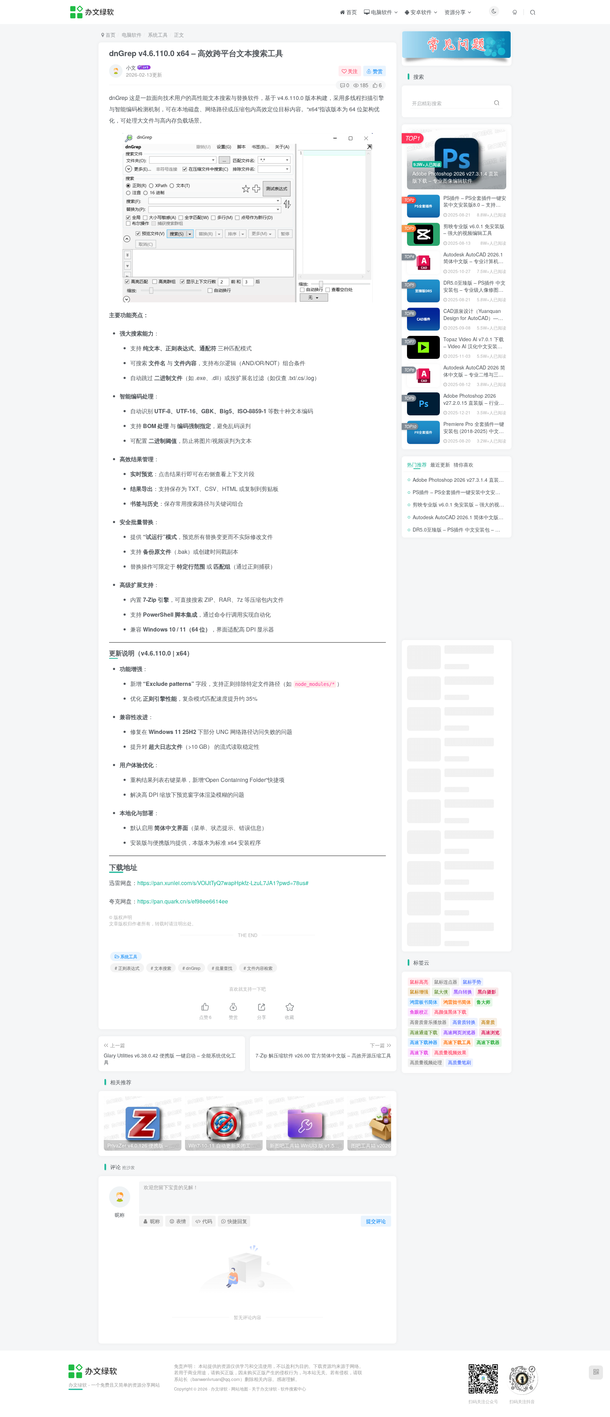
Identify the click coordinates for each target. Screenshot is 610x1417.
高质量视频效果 (450, 1052)
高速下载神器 (423, 1042)
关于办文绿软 (264, 1389)
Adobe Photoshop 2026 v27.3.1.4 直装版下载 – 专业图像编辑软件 (486, 479)
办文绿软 (219, 1389)
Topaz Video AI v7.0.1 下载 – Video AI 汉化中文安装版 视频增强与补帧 (473, 346)
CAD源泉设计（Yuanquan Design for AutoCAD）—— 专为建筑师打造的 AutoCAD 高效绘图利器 (474, 321)
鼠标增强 (419, 991)
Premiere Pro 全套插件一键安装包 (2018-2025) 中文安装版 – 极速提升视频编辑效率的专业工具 (473, 434)
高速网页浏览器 (459, 1032)
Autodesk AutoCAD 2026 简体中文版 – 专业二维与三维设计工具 (474, 374)
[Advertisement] (457, 589)
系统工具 (158, 34)
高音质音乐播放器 (428, 1022)
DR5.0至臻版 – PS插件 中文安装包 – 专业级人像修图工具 (474, 289)
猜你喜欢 (463, 464)
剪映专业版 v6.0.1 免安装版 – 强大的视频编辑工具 (473, 230)
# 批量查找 (222, 968)
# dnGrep (192, 968)
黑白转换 (463, 991)
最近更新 (440, 464)
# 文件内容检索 (258, 968)
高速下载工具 (457, 1042)
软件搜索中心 (293, 1389)
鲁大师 (483, 1001)
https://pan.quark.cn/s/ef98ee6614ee (182, 901)
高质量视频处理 (426, 1062)
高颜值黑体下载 (450, 1011)
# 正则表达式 (127, 968)
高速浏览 (490, 1032)
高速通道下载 (423, 1032)
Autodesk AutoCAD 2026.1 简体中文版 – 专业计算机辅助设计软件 (473, 261)
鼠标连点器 (445, 981)
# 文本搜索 (161, 968)
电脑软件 (381, 12)
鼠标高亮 (419, 981)
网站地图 (239, 1389)
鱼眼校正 (419, 1011)
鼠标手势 (472, 981)
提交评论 (376, 1221)
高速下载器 (488, 1042)
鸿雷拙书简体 (457, 1001)
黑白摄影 (487, 991)
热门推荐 (417, 464)
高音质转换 (464, 1022)
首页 (351, 12)
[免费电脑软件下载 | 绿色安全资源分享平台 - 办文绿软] (92, 1370)
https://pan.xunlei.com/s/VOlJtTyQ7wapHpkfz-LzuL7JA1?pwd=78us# (223, 883)
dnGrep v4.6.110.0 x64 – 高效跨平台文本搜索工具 (196, 53)
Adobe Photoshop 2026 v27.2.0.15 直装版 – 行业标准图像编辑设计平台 (473, 402)
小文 (131, 67)
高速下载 (419, 1052)
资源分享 (455, 12)
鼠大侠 (441, 991)
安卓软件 (420, 12)
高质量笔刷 (459, 1062)
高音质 (488, 1022)
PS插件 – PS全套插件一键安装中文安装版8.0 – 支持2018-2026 (474, 204)
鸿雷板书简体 (423, 1001)
